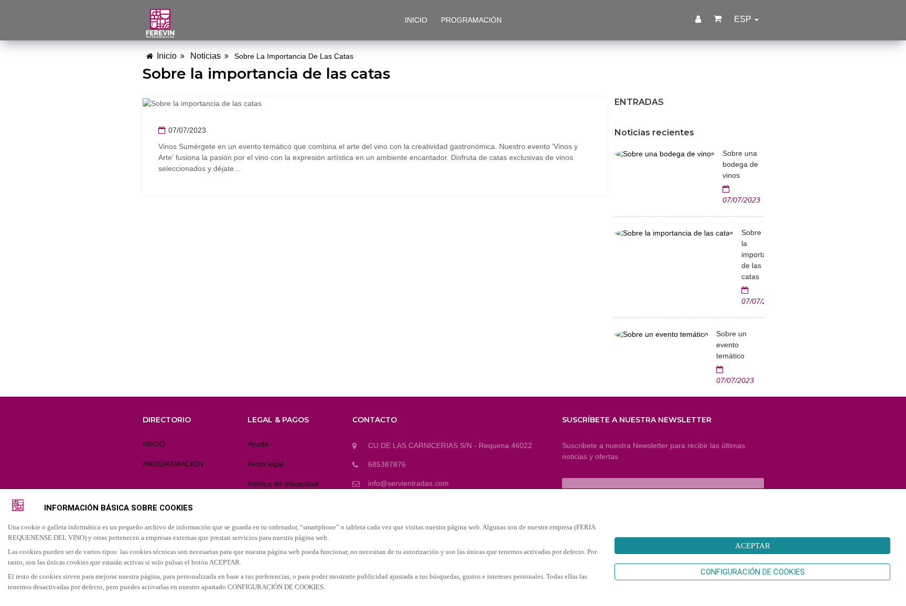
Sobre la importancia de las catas (752, 254)
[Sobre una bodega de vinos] (664, 153)
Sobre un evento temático (731, 344)
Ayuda (257, 444)
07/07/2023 (187, 130)
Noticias (205, 55)
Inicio (167, 55)
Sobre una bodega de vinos (740, 164)
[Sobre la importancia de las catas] (674, 232)
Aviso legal (265, 464)
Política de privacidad (282, 484)
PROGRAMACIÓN (471, 20)
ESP (743, 19)
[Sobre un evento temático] (661, 333)
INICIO (416, 20)
